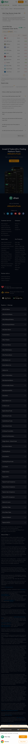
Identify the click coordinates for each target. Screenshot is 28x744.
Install (23, 736)
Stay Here (23, 741)
